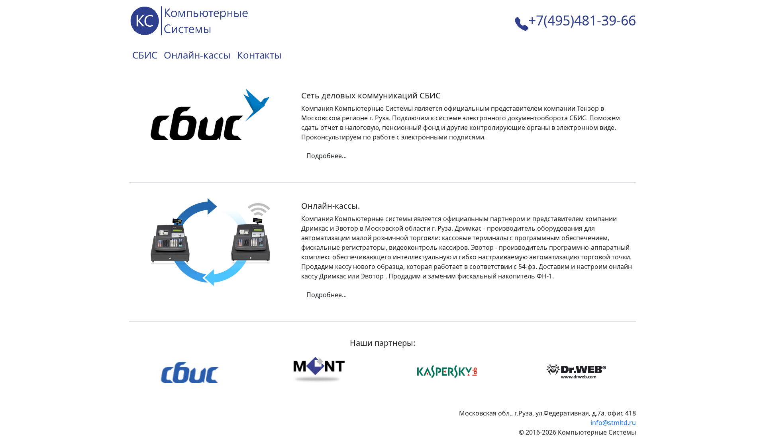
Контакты (259, 54)
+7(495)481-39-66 (582, 20)
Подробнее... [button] (326, 155)
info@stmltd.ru (613, 422)
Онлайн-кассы (197, 54)
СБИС (144, 54)
